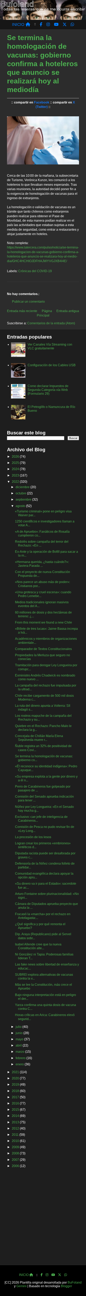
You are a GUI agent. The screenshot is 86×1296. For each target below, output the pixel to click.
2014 (16, 1116)
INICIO (19, 24)
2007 (16, 1159)
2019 (16, 1084)
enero (20, 1064)
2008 (16, 1153)
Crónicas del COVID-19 (35, 271)
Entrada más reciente (22, 311)
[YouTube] (53, 1275)
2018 (16, 1091)
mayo (20, 1039)
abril (19, 1045)
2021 (16, 1072)
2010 (16, 1141)
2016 (16, 1103)
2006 (16, 1166)
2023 (16, 475)
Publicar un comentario (28, 301)
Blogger (66, 1286)
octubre (21, 493)
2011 (15, 1134)
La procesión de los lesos (33, 837)
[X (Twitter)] (59, 1275)
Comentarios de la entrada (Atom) (51, 323)
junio (19, 1033)
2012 (16, 1128)
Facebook (41, 102)
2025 (16, 462)
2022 (16, 481)
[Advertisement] (43, 1218)
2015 (16, 1109)
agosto (21, 506)
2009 (16, 1147)
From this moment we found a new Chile (43, 622)
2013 (16, 1122)
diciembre (23, 487)
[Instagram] (47, 1275)
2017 (16, 1097)
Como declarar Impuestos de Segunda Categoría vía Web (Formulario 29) (48, 389)
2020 (16, 1078)
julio (19, 1026)
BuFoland (75, 1282)
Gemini (21, 1286)
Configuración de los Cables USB (52, 365)
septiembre (24, 499)
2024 (16, 469)
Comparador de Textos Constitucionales (43, 649)
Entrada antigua (67, 311)
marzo (20, 1051)
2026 (16, 456)
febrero (21, 1058)
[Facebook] (42, 1275)
